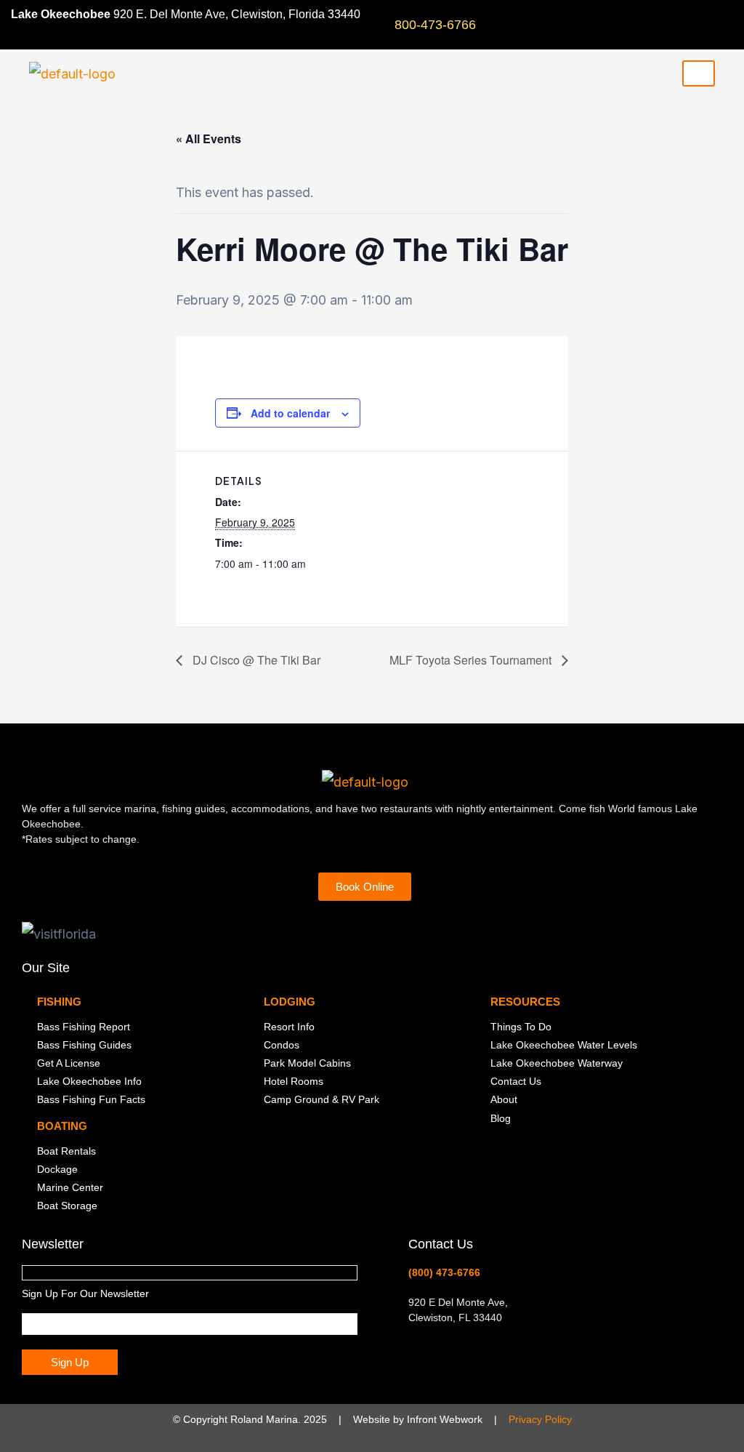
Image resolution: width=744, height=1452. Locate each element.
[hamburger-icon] (698, 73)
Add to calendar (290, 413)
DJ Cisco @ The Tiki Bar (255, 659)
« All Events (208, 138)
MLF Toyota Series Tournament (471, 659)
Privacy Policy (540, 1419)
